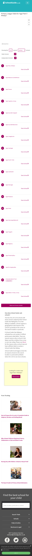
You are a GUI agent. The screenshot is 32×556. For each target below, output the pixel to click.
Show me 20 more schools (16, 305)
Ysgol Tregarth (9, 232)
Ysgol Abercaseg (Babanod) (12, 220)
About (24, 342)
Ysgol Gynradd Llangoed (11, 113)
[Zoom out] (29, 22)
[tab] (16, 514)
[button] (16, 550)
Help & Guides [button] (16, 523)
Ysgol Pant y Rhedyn (10, 65)
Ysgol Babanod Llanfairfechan (12, 77)
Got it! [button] (16, 553)
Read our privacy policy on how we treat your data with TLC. (16, 548)
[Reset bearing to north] (29, 24)
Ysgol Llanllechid (9, 171)
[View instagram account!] (24, 540)
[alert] (16, 550)
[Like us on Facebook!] (7, 540)
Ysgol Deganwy (9, 243)
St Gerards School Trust (11, 279)
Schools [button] (16, 519)
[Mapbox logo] (5, 44)
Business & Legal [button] (16, 527)
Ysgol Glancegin (9, 185)
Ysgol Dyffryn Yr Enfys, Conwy (12, 292)
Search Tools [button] (16, 514)
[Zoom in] (29, 20)
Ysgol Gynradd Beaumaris (11, 124)
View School (24, 69)
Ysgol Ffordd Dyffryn (10, 255)
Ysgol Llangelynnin (10, 136)
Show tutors (16, 376)
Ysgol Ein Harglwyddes (11, 267)
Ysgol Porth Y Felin (10, 160)
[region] (16, 31)
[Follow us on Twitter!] (16, 540)
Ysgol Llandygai (9, 148)
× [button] (30, 545)
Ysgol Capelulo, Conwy (11, 101)
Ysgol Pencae (9, 89)
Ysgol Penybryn (9, 196)
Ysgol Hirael (8, 208)
